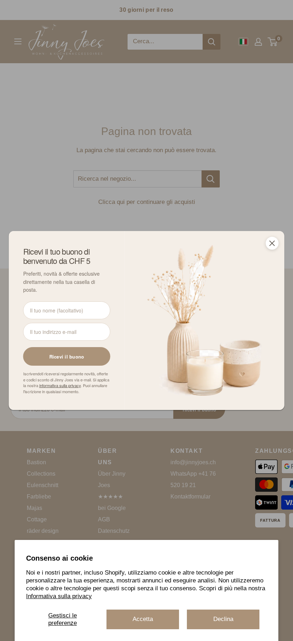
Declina (223, 619)
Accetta (143, 619)
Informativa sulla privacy (59, 596)
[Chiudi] (271, 243)
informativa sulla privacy (60, 385)
